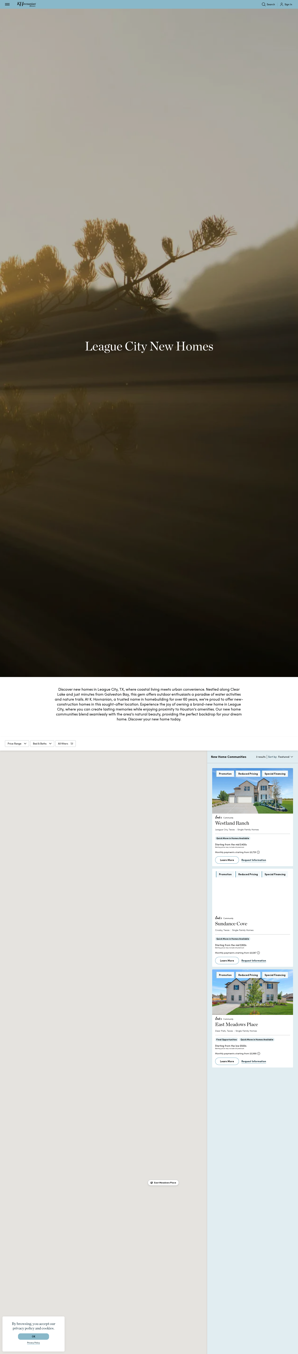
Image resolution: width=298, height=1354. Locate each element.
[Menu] (7, 4)
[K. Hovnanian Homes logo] (26, 4)
